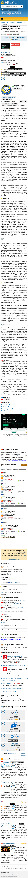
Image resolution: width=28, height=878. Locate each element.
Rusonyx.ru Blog (7, 683)
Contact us (5, 405)
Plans (24, 464)
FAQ (4, 411)
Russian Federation (15, 582)
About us (5, 407)
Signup (15, 10)
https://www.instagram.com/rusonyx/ (12, 688)
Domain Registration (9, 97)
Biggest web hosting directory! (11, 3)
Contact (3, 874)
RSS (16, 876)
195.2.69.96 (22, 600)
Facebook (2, 876)
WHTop (3, 22)
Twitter (5, 876)
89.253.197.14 (19, 607)
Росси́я (3, 622)
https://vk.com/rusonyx (9, 691)
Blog (7, 876)
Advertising (10, 874)
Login (8, 10)
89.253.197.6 (12, 614)
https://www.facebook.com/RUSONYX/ (13, 665)
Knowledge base (7, 409)
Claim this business (14, 559)
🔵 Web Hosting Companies (14, 22)
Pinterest (10, 876)
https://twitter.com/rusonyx (14, 656)
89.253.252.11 (15, 604)
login (24, 555)
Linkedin (13, 876)
